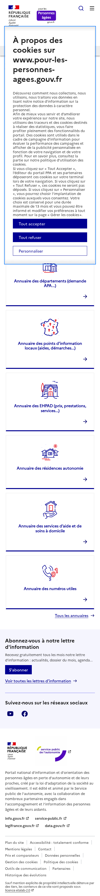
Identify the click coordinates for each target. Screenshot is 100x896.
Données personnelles (62, 855)
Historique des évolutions (25, 875)
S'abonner (18, 669)
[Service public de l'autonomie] (51, 751)
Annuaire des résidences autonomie (50, 468)
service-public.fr (48, 818)
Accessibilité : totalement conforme (59, 842)
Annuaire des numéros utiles (50, 588)
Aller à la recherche (81, 8)
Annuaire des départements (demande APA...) (50, 283)
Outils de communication (25, 868)
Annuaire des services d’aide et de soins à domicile (50, 528)
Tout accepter (32, 223)
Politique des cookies (61, 862)
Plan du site (14, 842)
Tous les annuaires (71, 615)
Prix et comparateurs (22, 855)
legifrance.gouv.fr (20, 825)
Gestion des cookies (21, 862)
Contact (44, 849)
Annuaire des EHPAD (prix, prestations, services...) (50, 408)
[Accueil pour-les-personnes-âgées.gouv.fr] (46, 15)
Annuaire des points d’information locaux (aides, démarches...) (50, 345)
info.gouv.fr (15, 818)
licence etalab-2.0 (17, 890)
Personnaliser (31, 251)
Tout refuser (30, 237)
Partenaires (61, 868)
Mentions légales (18, 849)
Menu (92, 8)
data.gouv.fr (55, 825)
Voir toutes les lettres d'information (38, 680)
